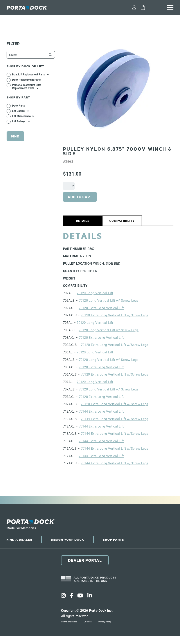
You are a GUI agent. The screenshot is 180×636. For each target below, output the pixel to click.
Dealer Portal (85, 560)
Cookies (88, 621)
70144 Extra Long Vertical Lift (101, 411)
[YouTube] (80, 596)
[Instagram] (63, 596)
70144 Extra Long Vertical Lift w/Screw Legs (114, 419)
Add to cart (80, 197)
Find (15, 136)
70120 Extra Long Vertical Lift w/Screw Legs (114, 315)
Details (83, 221)
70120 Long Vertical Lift (95, 293)
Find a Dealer (19, 539)
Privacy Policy (104, 621)
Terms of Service (69, 621)
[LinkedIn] (89, 596)
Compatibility (122, 221)
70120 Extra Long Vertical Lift (101, 308)
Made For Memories (21, 527)
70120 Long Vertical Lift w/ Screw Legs (109, 301)
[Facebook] (71, 596)
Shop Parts (113, 539)
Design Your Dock (67, 539)
